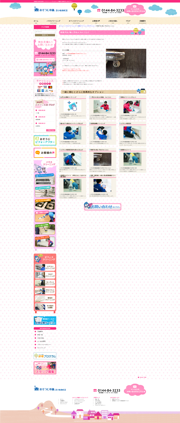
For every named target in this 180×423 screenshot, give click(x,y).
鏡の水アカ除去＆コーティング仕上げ (72, 123)
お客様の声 (96, 21)
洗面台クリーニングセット (128, 97)
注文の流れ (41, 338)
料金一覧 (40, 334)
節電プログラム (115, 399)
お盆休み (38, 126)
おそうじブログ (64, 402)
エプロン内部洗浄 (126, 123)
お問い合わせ (98, 403)
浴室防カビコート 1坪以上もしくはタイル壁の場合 (73, 176)
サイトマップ (41, 348)
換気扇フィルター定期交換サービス (120, 400)
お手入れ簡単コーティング (68, 97)
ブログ (128, 21)
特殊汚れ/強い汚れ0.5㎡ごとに (100, 150)
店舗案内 (143, 21)
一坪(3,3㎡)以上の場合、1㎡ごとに (101, 97)
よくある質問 (41, 341)
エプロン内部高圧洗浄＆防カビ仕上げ (72, 150)
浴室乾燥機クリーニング (98, 123)
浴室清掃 (38, 119)
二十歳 (37, 113)
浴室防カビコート (126, 150)
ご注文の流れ (112, 21)
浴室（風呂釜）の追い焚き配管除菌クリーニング (103, 176)
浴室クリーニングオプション (86, 26)
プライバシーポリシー (44, 344)
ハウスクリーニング (53, 21)
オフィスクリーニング (76, 21)
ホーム (36, 21)
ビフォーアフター (78, 402)
